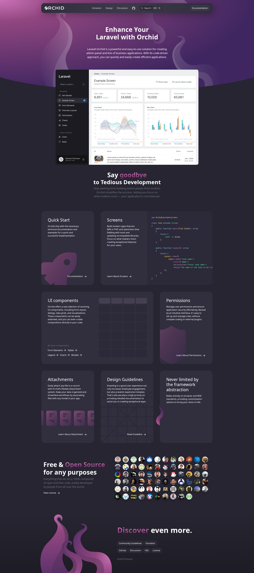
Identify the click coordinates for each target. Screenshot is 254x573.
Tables (71, 350)
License (156, 550)
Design (109, 8)
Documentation (200, 8)
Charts (63, 355)
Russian (129, 559)
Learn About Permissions (189, 355)
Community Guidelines (130, 543)
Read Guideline (135, 434)
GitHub (122, 550)
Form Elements (55, 350)
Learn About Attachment (70, 434)
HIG (147, 550)
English (120, 559)
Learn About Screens (117, 276)
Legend (51, 355)
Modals (75, 355)
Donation (96, 8)
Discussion (122, 8)
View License (50, 492)
